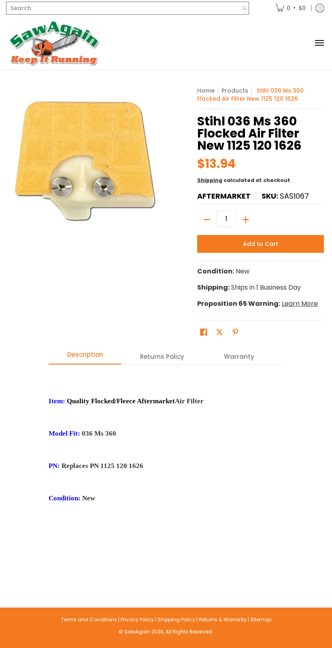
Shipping (209, 180)
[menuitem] (290, 8)
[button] (203, 332)
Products (234, 91)
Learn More (300, 303)
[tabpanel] (166, 469)
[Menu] (319, 43)
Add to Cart (260, 244)
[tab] (85, 356)
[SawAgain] (54, 43)
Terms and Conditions (89, 619)
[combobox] (123, 8)
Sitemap (260, 619)
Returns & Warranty (223, 619)
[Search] (244, 8)
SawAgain (137, 631)
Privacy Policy (137, 619)
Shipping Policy (176, 619)
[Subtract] (207, 219)
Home (206, 91)
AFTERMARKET (224, 196)
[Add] (245, 219)
